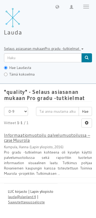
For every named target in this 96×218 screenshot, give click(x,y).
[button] (57, 6)
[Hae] (86, 57)
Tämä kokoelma (22, 74)
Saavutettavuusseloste (26, 202)
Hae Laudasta (20, 67)
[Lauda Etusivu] (24, 18)
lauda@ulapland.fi (22, 196)
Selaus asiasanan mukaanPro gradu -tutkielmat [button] (42, 48)
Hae (85, 111)
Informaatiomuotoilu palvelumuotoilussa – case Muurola (47, 137)
